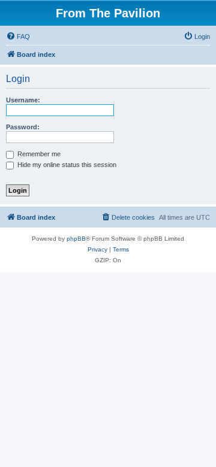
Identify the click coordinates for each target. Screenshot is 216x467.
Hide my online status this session (66, 164)
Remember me (38, 153)
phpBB (76, 238)
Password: (23, 127)
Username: (23, 100)
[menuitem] (18, 36)
